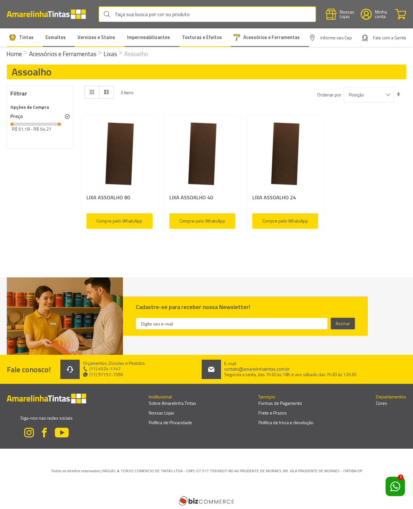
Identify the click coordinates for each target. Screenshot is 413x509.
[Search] (108, 14)
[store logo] (49, 14)
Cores (381, 403)
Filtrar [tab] (18, 93)
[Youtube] (62, 433)
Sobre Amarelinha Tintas (172, 403)
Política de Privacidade (170, 422)
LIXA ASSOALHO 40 (191, 197)
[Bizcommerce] (206, 501)
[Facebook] (44, 433)
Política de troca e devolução (285, 422)
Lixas (111, 53)
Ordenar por (329, 95)
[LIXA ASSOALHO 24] (285, 155)
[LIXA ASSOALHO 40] (202, 155)
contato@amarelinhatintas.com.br (257, 369)
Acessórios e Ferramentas (63, 53)
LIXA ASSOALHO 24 (274, 197)
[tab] (40, 116)
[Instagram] (29, 433)
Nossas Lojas (161, 412)
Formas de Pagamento (280, 403)
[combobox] (207, 14)
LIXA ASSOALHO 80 (108, 197)
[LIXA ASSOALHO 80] (119, 155)
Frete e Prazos (272, 412)
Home (14, 53)
